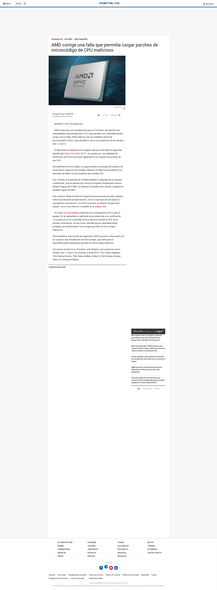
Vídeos (60, 556)
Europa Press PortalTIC (63, 114)
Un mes (157, 389)
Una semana (147, 389)
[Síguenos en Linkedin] (116, 568)
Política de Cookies (113, 575)
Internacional (64, 549)
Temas (154, 575)
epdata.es (122, 553)
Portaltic (92, 553)
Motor (150, 542)
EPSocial (91, 556)
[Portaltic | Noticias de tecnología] (109, 3)
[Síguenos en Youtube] (111, 568)
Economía (92, 542)
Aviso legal (62, 575)
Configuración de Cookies (58, 578)
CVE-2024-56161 (78, 153)
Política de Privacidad (131, 575)
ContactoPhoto (154, 553)
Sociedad (92, 546)
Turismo (151, 546)
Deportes (62, 553)
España (61, 546)
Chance (121, 542)
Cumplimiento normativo (77, 575)
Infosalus (122, 556)
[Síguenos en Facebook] (101, 568)
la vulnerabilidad (71, 212)
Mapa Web (145, 575)
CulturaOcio (123, 546)
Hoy (138, 389)
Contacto (52, 575)
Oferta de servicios (96, 575)
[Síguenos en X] (106, 568)
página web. (100, 206)
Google (114, 212)
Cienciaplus (93, 549)
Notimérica (152, 549)
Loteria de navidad (77, 578)
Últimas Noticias (65, 542)
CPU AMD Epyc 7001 (119, 107)
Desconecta (123, 549)
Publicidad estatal (95, 578)
